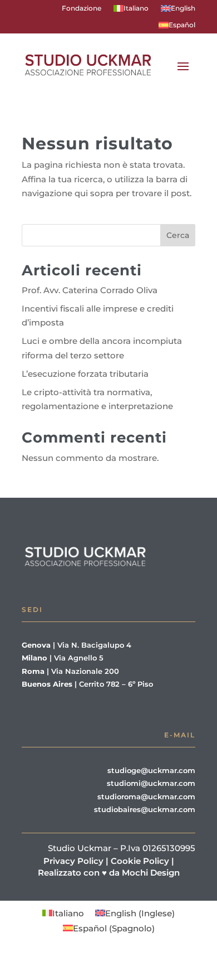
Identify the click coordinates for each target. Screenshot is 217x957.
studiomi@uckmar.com (151, 783)
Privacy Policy (73, 861)
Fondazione (81, 8)
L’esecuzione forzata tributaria (85, 373)
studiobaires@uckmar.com (144, 809)
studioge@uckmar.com (151, 770)
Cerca (177, 235)
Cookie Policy (140, 861)
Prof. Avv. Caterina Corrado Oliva (89, 290)
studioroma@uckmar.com (146, 796)
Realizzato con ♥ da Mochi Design (110, 872)
